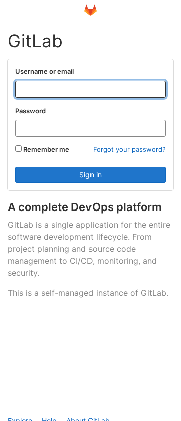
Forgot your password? (129, 149)
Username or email (44, 71)
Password (30, 111)
